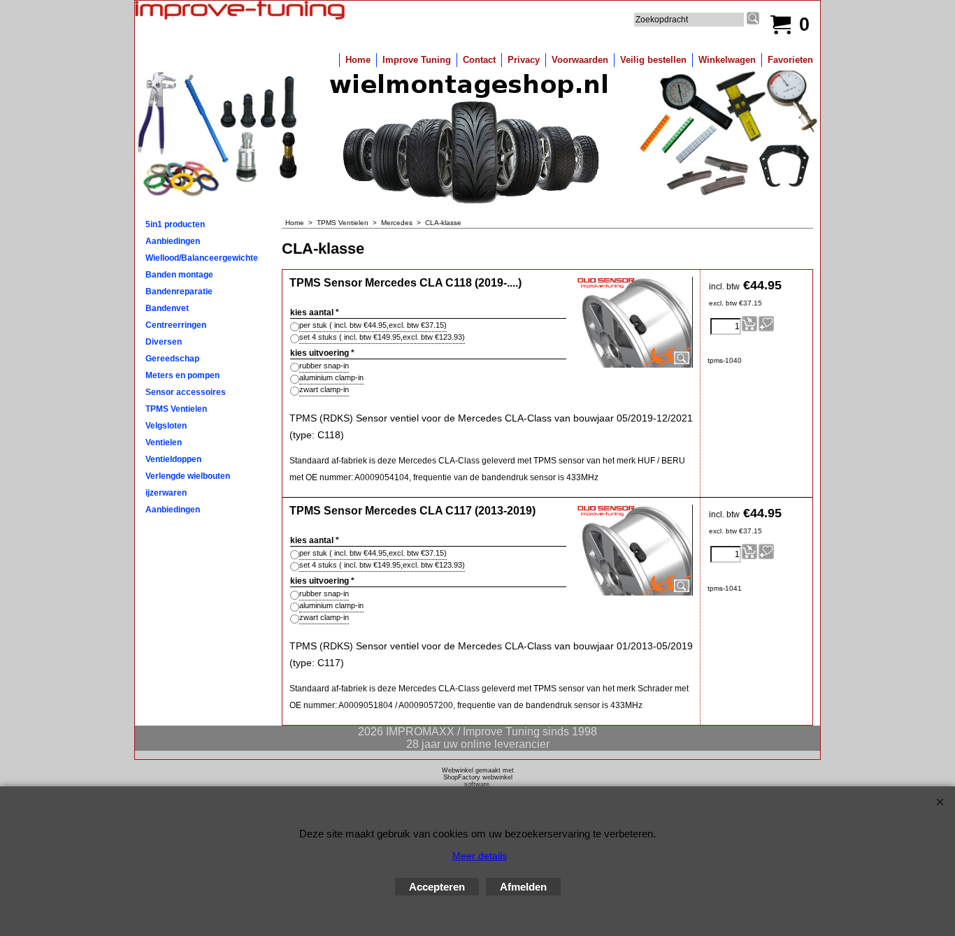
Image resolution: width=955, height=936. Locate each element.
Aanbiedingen (172, 241)
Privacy (524, 60)
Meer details (479, 855)
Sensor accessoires (185, 392)
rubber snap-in (324, 365)
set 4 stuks (382, 337)
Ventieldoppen (173, 459)
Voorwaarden (580, 60)
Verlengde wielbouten (187, 476)
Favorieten (790, 60)
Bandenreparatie (179, 291)
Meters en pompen (182, 375)
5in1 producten (175, 224)
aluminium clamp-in (331, 377)
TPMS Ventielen (176, 409)
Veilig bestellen (653, 60)
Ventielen (163, 442)
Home (358, 60)
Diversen (163, 342)
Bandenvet (167, 308)
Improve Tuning (416, 60)
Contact (479, 60)
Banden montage (179, 275)
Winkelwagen (727, 60)
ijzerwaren (166, 493)
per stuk (373, 325)
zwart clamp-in (324, 389)
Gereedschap (172, 358)
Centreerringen (175, 325)
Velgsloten (166, 426)
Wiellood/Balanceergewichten (202, 258)
